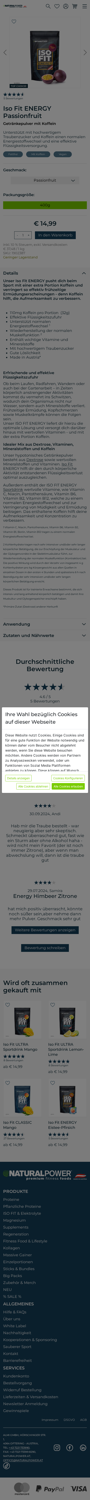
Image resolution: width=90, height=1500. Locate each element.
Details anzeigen (18, 778)
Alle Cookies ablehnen (33, 786)
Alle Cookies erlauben (68, 786)
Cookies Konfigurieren (68, 778)
